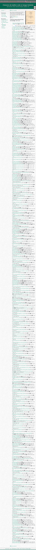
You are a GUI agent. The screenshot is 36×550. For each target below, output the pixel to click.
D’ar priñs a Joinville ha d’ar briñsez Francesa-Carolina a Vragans (21, 369)
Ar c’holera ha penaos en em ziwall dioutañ (18, 27)
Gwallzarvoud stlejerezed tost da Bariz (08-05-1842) (20, 342)
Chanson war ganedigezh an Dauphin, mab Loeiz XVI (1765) (21, 471)
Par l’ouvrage (4, 15)
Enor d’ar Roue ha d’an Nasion (17, 524)
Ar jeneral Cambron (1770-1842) (17, 302)
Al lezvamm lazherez (15, 486)
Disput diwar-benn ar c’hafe (16, 77)
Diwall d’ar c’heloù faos (16, 444)
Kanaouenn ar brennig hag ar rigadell (17, 155)
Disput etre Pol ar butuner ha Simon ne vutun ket (19, 149)
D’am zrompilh (14, 265)
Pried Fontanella (15, 530)
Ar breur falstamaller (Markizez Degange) (18, 274)
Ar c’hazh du (14, 106)
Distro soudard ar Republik (16, 60)
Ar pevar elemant (15, 520)
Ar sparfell (14, 103)
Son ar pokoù (14, 467)
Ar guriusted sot (15, 105)
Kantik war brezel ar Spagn (16, 443)
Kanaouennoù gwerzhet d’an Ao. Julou (18, 351)
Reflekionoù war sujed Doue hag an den (18, 267)
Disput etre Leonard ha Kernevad (17, 494)
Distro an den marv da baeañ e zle (17, 473)
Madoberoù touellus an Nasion (17, 151)
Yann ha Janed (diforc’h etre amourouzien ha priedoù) (20, 224)
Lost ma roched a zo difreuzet (17, 86)
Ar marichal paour (15, 43)
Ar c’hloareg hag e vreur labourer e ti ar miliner (19, 55)
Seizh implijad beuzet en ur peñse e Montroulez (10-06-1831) (21, 323)
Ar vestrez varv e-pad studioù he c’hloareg (18, 196)
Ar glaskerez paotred (15, 215)
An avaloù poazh (15, 83)
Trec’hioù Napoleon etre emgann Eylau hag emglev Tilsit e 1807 (21, 439)
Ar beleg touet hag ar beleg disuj (17, 58)
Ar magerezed (14, 456)
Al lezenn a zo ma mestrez (16, 124)
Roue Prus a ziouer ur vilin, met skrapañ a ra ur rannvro (20, 536)
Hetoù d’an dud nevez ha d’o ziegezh (18, 92)
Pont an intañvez (15, 175)
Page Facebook (35, 8)
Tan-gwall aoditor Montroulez (16, 517)
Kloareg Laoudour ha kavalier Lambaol (18, 32)
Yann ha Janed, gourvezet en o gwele (18, 525)
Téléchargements (14, 548)
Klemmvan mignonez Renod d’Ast (17, 182)
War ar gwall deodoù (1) (16, 80)
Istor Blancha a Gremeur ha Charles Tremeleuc (19, 393)
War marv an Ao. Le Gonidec (16, 272)
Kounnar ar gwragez (15, 457)
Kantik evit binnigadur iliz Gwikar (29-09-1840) (19, 329)
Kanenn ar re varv (15, 238)
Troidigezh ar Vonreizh (16, 533)
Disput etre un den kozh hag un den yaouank (19, 71)
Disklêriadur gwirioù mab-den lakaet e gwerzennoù (19, 130)
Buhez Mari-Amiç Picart (16, 357)
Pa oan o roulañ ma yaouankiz (17, 143)
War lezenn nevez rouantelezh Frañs (17, 96)
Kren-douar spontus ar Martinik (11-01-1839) (18, 416)
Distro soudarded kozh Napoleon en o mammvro (19, 313)
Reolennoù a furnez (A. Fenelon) (17, 431)
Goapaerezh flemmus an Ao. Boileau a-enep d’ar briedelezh (21, 220)
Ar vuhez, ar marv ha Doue (16, 292)
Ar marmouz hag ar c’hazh (16, 109)
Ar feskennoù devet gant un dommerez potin (19, 391)
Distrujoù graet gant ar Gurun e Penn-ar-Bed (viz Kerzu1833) (21, 408)
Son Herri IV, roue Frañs (16, 161)
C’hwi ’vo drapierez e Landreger (17, 177)
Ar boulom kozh (15, 176)
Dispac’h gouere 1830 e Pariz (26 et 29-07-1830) (19, 236)
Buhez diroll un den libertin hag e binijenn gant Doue (20, 487)
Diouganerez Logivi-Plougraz (16, 85)
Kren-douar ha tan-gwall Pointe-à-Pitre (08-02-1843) (19, 363)
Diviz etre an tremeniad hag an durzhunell (18, 531)
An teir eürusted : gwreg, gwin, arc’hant (18, 116)
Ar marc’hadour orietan (16, 123)
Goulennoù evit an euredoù (16, 26)
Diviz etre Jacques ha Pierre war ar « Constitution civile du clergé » (22, 135)
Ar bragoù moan (15, 376)
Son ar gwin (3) (15, 41)
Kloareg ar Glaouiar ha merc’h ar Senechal (18, 245)
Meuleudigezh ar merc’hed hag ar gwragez (18, 338)
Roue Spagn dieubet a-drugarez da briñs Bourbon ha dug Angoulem (22, 441)
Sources (3, 26)
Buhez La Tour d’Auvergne (16, 413)
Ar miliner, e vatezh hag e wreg (17, 28)
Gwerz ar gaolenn (15, 247)
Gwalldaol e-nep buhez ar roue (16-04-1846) (18, 377)
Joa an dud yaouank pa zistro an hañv (18, 480)
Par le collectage (4, 16)
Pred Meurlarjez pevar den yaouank (17, 157)
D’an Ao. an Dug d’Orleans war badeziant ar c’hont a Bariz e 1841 (21, 293)
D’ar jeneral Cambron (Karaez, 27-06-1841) (18, 300)
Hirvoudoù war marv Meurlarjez (17, 390)
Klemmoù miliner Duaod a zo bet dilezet (18, 144)
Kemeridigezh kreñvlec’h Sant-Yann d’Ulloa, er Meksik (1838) (21, 508)
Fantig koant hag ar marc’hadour (17, 212)
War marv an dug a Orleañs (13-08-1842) (18, 319)
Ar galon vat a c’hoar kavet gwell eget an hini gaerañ (20, 262)
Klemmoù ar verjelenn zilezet (16, 223)
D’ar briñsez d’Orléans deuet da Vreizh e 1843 (19, 361)
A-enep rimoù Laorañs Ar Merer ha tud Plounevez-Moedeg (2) (21, 290)
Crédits (18, 548)
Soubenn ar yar (15, 499)
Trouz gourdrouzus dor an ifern (17, 266)
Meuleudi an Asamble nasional (17, 159)
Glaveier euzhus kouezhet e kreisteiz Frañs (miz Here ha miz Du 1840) (22, 420)
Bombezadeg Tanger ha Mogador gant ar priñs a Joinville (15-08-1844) (22, 433)
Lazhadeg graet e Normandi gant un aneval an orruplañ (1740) (21, 484)
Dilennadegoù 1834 (15, 280)
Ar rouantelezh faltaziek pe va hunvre (18, 208)
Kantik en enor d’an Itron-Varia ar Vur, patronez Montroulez (20, 331)
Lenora (13, 389)
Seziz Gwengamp (15, 529)
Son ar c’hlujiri (14, 99)
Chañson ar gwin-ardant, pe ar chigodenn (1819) (19, 512)
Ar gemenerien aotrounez (16, 163)
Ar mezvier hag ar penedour (16, 251)
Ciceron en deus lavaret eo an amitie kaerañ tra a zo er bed (21, 186)
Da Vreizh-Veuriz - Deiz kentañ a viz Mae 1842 (19, 303)
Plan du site (24, 548)
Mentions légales (28, 548)
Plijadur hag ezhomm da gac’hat (17, 84)
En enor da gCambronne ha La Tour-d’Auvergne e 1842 (20, 315)
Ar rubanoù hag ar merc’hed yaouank (18, 125)
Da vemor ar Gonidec (15, 381)
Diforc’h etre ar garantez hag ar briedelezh (18, 188)
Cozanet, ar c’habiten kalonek (17, 327)
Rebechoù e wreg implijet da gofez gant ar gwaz (19, 254)
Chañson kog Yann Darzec (16, 498)
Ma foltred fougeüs (15, 174)
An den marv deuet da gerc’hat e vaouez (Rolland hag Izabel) (21, 184)
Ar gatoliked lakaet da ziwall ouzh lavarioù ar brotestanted (20, 355)
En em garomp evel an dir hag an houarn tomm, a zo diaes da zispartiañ (22, 194)
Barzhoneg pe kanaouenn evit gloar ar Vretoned (19, 276)
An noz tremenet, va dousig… (17, 94)
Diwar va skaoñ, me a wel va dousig (17, 78)
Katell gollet (14, 478)
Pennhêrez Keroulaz (15, 31)
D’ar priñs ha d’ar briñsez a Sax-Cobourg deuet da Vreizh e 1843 (21, 367)
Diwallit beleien (15, 44)
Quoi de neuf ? (7, 548)
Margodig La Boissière (16, 264)
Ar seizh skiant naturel (16, 435)
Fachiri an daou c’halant (16, 104)
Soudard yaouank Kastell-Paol (17, 336)
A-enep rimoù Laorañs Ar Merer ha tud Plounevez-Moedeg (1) (21, 288)
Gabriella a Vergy (15, 222)
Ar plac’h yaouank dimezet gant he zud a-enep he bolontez (20, 172)
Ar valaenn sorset (15, 232)
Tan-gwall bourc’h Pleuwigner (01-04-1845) (18, 401)
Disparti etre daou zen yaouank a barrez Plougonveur (20, 210)
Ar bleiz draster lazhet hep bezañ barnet (18, 258)
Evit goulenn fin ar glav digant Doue (17, 429)
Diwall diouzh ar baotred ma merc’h (17, 107)
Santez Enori (14, 504)
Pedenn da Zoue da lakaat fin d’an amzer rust (19, 374)
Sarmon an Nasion (15, 142)
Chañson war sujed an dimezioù (17, 479)
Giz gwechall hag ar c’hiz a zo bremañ (18, 239)
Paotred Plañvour (15, 492)
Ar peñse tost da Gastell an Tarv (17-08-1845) (19, 427)
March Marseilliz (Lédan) (16, 405)
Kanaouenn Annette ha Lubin (16, 87)
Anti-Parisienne (15, 519)
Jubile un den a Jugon (16, 453)
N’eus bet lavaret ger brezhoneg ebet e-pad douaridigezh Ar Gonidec (22, 382)
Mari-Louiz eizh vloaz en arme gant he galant (19, 53)
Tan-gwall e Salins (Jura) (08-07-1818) (18, 353)
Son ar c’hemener (15, 95)
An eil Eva (14, 207)
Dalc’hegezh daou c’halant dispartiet (17, 111)
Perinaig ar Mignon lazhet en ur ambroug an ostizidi (19, 29)
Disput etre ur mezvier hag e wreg (17, 482)
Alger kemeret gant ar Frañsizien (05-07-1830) (19, 445)
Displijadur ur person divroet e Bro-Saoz (18, 216)
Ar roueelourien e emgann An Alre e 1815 (18, 233)
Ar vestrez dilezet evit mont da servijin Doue (19, 48)
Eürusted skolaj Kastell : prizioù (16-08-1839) (19, 311)
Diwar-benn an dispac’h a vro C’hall (17, 133)
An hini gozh (14, 91)
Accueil (3, 10)
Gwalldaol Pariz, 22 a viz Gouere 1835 (18, 414)
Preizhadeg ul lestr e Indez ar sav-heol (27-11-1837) (20, 422)
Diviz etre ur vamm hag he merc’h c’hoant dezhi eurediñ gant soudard (22, 46)
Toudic (13, 98)
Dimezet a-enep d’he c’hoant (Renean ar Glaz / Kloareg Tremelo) (21, 260)
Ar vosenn (14, 248)
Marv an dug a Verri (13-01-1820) (17, 468)
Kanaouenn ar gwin (15, 132)
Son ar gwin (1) (15, 120)
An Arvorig (14, 226)
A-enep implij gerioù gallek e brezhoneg (18, 534)
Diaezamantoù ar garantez (16, 34)
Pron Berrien (14, 147)
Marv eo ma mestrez (15, 171)
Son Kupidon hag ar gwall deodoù (17, 81)
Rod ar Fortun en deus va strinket (17, 200)
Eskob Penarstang (15, 249)
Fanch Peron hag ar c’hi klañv (17, 317)
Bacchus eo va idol (15, 33)
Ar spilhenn (14, 252)
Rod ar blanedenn (15, 122)
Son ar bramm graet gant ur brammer (18, 39)
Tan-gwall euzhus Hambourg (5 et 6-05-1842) (19, 344)
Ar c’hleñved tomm (15, 121)
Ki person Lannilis (15, 42)
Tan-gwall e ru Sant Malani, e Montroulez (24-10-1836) (20, 418)
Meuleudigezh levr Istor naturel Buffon (18, 460)
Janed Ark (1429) (15, 298)
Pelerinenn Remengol (15, 523)
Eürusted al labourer (15, 118)
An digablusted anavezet (16, 350)
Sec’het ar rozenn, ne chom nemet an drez (18, 69)
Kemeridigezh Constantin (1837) (17, 506)
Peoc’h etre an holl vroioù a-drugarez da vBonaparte (20, 465)
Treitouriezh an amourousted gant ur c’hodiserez (19, 510)
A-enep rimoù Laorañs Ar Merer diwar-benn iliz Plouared (20, 286)
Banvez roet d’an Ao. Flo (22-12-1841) (18, 305)
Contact (21, 548)
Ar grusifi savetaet (15, 505)
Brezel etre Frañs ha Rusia (16, 542)
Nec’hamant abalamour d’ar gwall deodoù (18, 213)
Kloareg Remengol (15, 522)
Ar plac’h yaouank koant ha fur (17, 119)
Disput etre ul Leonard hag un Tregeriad (18, 65)
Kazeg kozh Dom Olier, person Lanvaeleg (18, 164)
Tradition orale (4, 21)
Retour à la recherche (14, 10)
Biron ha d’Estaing (15, 45)
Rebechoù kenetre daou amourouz (17, 169)
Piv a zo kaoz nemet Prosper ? (17, 253)
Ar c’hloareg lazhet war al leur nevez (17, 496)
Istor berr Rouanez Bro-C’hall (16, 340)
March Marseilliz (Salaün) (16, 73)
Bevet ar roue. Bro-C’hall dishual (17, 162)
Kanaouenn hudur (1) (15, 68)
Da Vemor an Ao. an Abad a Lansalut (18, 379)
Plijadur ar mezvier (15, 110)
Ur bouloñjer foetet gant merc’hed (17, 454)
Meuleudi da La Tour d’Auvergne (17, 299)
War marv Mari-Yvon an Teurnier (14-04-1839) (19, 278)
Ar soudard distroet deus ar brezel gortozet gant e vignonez (21, 227)
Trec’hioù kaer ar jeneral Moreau (17, 447)
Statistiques (3, 27)
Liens (10, 548)
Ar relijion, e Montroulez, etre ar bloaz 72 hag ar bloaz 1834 (21, 395)
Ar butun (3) (14, 67)
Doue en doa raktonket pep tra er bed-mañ (18, 190)
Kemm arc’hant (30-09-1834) (16, 310)
